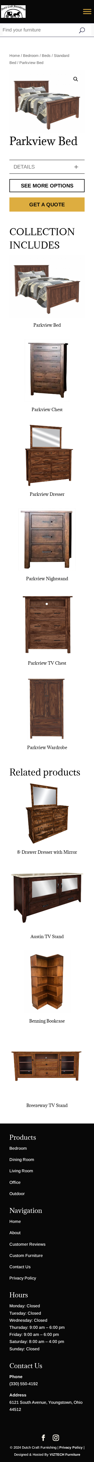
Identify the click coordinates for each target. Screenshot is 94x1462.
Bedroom (31, 55)
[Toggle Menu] (87, 11)
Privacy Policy (22, 1278)
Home (14, 55)
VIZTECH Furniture (65, 1454)
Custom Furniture (26, 1255)
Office (15, 1182)
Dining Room (21, 1159)
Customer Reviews (27, 1244)
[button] (75, 79)
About (15, 1232)
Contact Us (20, 1267)
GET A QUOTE (47, 204)
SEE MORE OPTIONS (47, 186)
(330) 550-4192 (23, 1384)
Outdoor (17, 1193)
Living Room (21, 1171)
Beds (46, 55)
